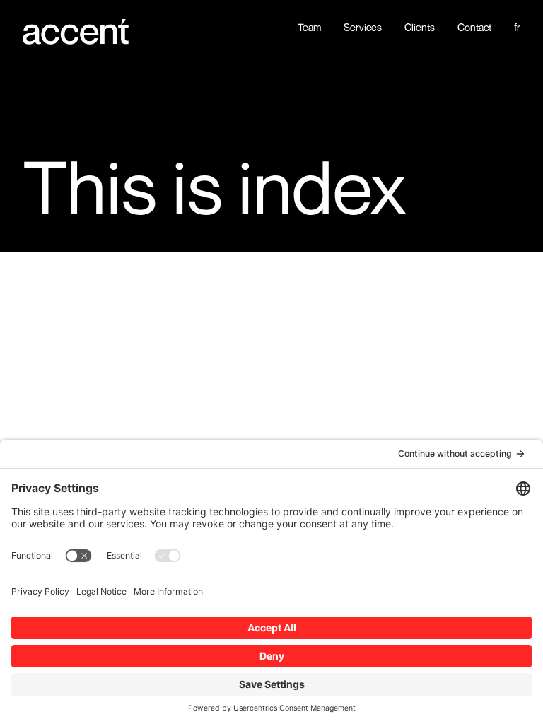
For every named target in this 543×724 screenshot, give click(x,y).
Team (309, 28)
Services (363, 28)
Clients (419, 28)
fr (517, 28)
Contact (474, 28)
